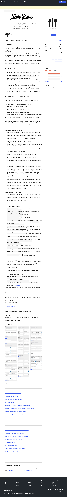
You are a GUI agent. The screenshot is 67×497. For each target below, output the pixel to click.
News (5, 482)
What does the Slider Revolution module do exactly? (14, 433)
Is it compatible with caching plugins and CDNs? (13, 439)
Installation (18, 40)
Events (41, 482)
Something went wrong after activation (12, 442)
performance (57, 61)
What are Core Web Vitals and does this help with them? (15, 414)
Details (7, 40)
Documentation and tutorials (12, 309)
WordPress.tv (30, 485)
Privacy (5, 485)
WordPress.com (55, 480)
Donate (41, 483)
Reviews (12, 40)
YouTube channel (10, 307)
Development (24, 40)
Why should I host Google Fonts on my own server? (14, 399)
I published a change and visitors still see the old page (15, 448)
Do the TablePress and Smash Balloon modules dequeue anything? (17, 430)
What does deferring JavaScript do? (11, 396)
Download (53, 35)
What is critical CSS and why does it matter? (13, 393)
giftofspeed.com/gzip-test (19, 285)
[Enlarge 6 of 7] (40, 327)
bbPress (54, 483)
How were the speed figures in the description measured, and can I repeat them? (19, 390)
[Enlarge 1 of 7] (15, 327)
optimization (60, 59)
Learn (29, 480)
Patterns (17, 485)
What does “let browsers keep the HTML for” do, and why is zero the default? (19, 408)
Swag (41, 485)
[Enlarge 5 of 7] (28, 358)
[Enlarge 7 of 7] (40, 342)
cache (53, 59)
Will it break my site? (8, 420)
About (5, 480)
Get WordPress (62, 1)
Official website (9, 304)
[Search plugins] (14, 11)
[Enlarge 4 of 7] (28, 327)
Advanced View (48, 64)
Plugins (17, 483)
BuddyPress (54, 485)
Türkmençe (15, 490)
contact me (38, 298)
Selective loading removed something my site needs (14, 427)
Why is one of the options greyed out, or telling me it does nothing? (17, 436)
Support (60, 40)
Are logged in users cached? (10, 457)
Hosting (5, 483)
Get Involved (42, 480)
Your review (47, 81)
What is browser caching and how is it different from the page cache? (17, 405)
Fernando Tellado (15, 35)
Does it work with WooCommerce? (11, 451)
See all (61, 81)
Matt (53, 482)
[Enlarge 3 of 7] (15, 365)
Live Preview (59, 35)
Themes (17, 482)
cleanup (56, 59)
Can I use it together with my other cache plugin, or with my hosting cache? (18, 454)
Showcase (17, 480)
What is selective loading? (9, 402)
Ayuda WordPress (29, 470)
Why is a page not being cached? (11, 445)
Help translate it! (41, 7)
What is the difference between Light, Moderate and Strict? (16, 411)
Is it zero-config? (8, 417)
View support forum (48, 89)
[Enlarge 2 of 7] (15, 345)
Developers (30, 483)
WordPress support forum (11, 306)
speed (61, 61)
